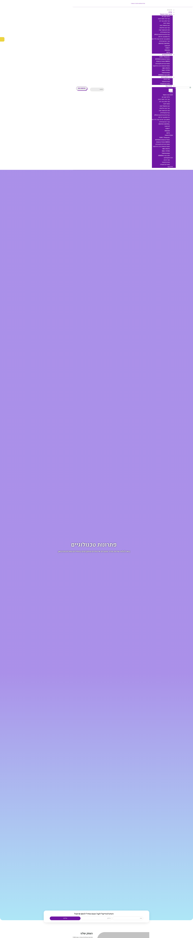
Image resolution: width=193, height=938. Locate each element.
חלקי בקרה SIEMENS (164, 75)
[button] (164, 88)
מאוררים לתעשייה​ (165, 84)
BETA (168, 52)
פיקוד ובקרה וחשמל (166, 14)
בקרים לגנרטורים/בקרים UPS (162, 34)
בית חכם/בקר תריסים (164, 37)
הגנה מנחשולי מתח (165, 25)
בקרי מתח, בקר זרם (164, 21)
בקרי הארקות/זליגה (164, 41)
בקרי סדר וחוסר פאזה (164, 19)
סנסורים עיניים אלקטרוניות (162, 64)
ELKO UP (167, 46)
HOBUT (167, 48)
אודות (170, 12)
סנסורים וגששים (167, 55)
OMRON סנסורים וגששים (163, 61)
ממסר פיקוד (166, 23)
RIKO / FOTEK (166, 70)
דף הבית (169, 10)
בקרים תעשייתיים (165, 32)
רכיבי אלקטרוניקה (166, 77)
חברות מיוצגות (166, 81)
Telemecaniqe (166, 73)
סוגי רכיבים (167, 79)
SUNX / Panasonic (164, 57)
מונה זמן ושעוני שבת (164, 30)
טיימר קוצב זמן (166, 16)
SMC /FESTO (166, 68)
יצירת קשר (168, 86)
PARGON (167, 50)
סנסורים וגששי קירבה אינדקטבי (161, 66)
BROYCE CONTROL (164, 43)
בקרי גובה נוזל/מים (165, 28)
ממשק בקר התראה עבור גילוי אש (161, 39)
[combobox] (97, 89)
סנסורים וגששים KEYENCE (162, 59)
